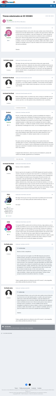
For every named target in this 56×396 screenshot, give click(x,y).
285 (9, 234)
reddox (8, 28)
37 (9, 40)
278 (9, 125)
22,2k (9, 207)
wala (8, 222)
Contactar (33, 388)
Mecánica (23, 21)
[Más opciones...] (52, 28)
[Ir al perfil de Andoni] (8, 117)
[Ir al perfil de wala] (8, 227)
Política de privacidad (25, 388)
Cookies (39, 388)
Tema (16, 388)
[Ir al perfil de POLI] (8, 199)
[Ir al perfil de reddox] (4, 21)
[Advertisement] (28, 11)
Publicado (24, 27)
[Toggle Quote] (17, 248)
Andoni (8, 112)
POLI (8, 194)
